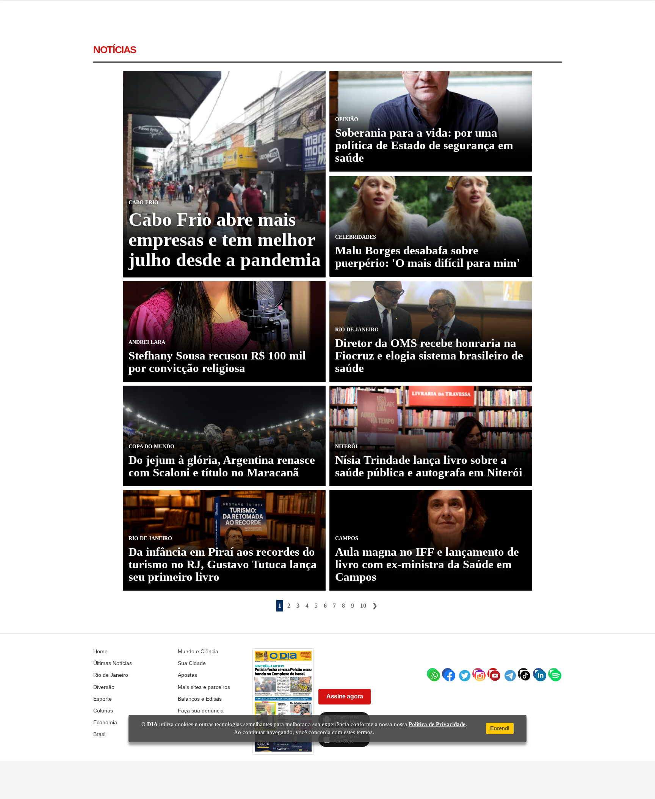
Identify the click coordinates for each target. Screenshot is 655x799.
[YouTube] (493, 673)
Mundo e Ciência (198, 651)
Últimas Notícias (112, 663)
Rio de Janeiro (110, 675)
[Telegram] (508, 673)
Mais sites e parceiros (204, 687)
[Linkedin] (538, 673)
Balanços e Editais (200, 699)
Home (100, 651)
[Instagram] (478, 673)
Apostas (187, 675)
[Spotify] (553, 673)
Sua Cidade (192, 663)
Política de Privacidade (437, 724)
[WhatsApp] (432, 673)
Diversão (103, 687)
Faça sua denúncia (201, 711)
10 (363, 605)
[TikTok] (523, 673)
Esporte (102, 699)
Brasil (100, 734)
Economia (105, 722)
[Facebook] (447, 673)
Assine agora (344, 696)
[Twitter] (463, 673)
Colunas (103, 711)
